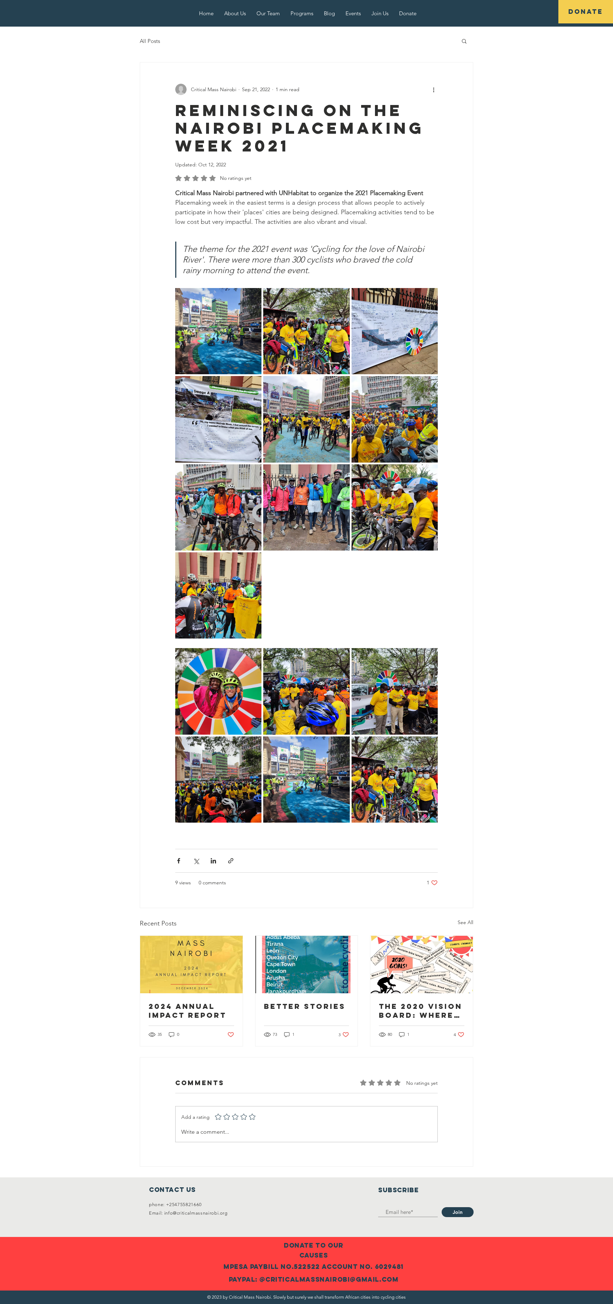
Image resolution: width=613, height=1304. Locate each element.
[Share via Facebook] (178, 860)
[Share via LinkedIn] (213, 860)
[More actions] (433, 89)
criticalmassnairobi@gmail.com (331, 1279)
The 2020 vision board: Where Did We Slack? (420, 1011)
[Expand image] (218, 331)
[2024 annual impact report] (191, 964)
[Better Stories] (306, 964)
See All (465, 922)
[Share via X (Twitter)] (196, 860)
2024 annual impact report (187, 1011)
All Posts (150, 41)
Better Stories (305, 1006)
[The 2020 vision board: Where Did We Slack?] (421, 964)
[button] (464, 41)
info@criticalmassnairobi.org (196, 1213)
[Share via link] (230, 860)
